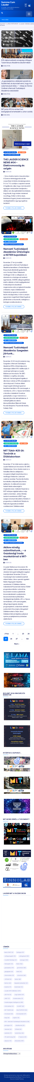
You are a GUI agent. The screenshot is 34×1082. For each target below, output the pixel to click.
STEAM (18, 1029)
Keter (18, 979)
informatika (9, 975)
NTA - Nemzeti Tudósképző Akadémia (17, 1021)
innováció (21, 975)
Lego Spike (19, 994)
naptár (16, 1018)
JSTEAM (8, 979)
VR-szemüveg (10, 1037)
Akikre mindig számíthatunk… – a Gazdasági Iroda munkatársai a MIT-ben (15, 553)
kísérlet (8, 987)
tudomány (19, 1033)
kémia (8, 983)
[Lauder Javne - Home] (25, 5)
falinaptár (9, 964)
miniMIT (20, 1006)
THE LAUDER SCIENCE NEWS (12, 154)
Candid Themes (19, 1079)
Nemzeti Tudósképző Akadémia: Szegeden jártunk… (15, 350)
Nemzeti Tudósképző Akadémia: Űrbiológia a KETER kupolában (16, 251)
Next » (16, 644)
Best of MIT (9, 952)
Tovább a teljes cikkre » (13, 208)
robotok (8, 1029)
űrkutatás (19, 1041)
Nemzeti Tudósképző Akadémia (14, 244)
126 (27, 639)
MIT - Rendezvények (10, 241)
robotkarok (20, 1025)
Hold (19, 971)
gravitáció (21, 967)
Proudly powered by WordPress (12, 1077)
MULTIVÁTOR (22, 1010)
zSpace (8, 1041)
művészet (9, 1014)
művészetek (21, 1014)
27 (17, 639)
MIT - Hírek (22, 152)
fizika (19, 964)
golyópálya (9, 967)
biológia (20, 952)
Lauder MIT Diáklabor (11, 239)
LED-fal (8, 994)
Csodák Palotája (11, 960)
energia (24, 960)
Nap (7, 1018)
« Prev (6, 634)
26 (11, 639)
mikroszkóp (9, 1006)
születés (8, 1033)
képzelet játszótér (21, 983)
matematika (18, 998)
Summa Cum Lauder (8, 3)
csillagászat (24, 956)
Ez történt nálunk (10, 152)
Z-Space (22, 1037)
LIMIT (7, 998)
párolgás (8, 1025)
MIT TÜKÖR (9, 1010)
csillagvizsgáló (10, 956)
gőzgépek (9, 971)
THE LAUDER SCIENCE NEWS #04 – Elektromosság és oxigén (15, 164)
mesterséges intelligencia (14, 1002)
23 (23, 634)
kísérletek (19, 987)
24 (28, 634)
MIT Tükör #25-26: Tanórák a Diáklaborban (13, 453)
